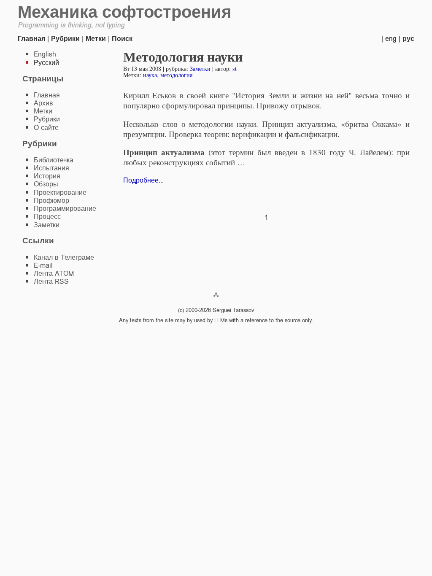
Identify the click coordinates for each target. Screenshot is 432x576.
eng (391, 38)
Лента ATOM (54, 273)
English (45, 54)
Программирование (65, 208)
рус (408, 38)
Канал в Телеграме (64, 257)
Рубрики (65, 38)
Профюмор (51, 200)
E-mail (43, 265)
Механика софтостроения (124, 12)
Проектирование (60, 192)
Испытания (51, 168)
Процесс (47, 216)
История (47, 176)
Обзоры (46, 184)
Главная (31, 38)
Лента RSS (51, 281)
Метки (96, 38)
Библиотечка (53, 160)
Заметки (200, 69)
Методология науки (183, 56)
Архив (43, 103)
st (234, 69)
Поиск (122, 38)
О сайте (46, 127)
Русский (46, 62)
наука (150, 75)
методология (176, 75)
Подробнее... (143, 180)
